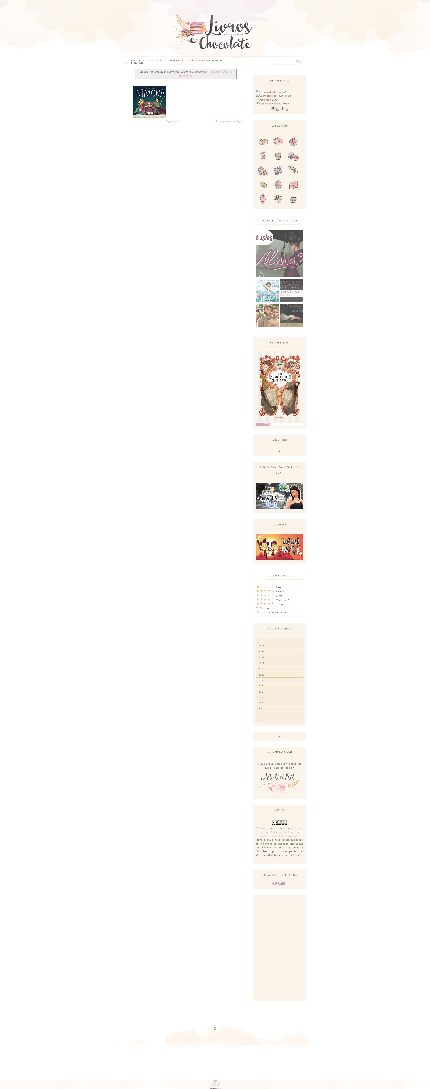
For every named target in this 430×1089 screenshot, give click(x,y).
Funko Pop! (293, 199)
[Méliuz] (279, 736)
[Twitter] (273, 109)
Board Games (293, 157)
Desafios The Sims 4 (263, 199)
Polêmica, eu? (293, 171)
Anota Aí (263, 185)
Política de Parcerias (206, 60)
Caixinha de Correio (263, 142)
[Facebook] (282, 109)
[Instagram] (287, 109)
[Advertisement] (279, 948)
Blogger (219, 1088)
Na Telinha (278, 157)
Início (135, 60)
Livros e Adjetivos (278, 185)
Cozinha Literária (263, 171)
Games (263, 157)
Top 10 (278, 199)
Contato (137, 63)
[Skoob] (277, 109)
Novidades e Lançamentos (278, 171)
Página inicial (172, 121)
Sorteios (293, 142)
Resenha (278, 142)
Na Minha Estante (293, 185)
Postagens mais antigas (229, 121)
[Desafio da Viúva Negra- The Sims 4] (279, 508)
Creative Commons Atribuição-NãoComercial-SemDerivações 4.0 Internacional (280, 832)
